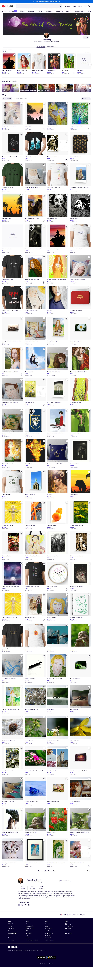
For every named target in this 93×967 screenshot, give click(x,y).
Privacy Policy (19, 950)
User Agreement (11, 950)
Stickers (22, 11)
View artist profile (55, 41)
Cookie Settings (49, 940)
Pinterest (70, 933)
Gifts (89, 11)
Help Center (48, 928)
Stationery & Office (80, 11)
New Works (11, 928)
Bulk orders (11, 940)
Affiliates (28, 930)
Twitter (69, 928)
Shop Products (41, 46)
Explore (4, 11)
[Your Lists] (85, 6)
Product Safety (49, 933)
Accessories (69, 11)
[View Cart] (89, 6)
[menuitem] (4, 11)
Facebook (70, 926)
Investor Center (30, 926)
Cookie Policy (43, 950)
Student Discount (12, 933)
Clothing (13, 11)
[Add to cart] (74, 73)
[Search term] (60, 6)
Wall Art (40, 11)
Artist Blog (28, 937)
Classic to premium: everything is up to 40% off (46, 1)
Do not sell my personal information (31, 950)
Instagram (70, 924)
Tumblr (69, 931)
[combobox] (39, 6)
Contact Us (48, 937)
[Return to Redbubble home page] (8, 6)
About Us (28, 924)
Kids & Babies (59, 11)
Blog (9, 930)
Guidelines (48, 930)
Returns (47, 926)
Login (9, 935)
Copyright (48, 935)
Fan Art (10, 926)
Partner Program (30, 928)
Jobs (27, 935)
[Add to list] (14, 55)
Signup (10, 937)
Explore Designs (51, 46)
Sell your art (29, 933)
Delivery (47, 924)
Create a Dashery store (32, 940)
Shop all (87, 52)
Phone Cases (31, 11)
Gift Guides (11, 924)
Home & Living (48, 11)
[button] (46, 1)
